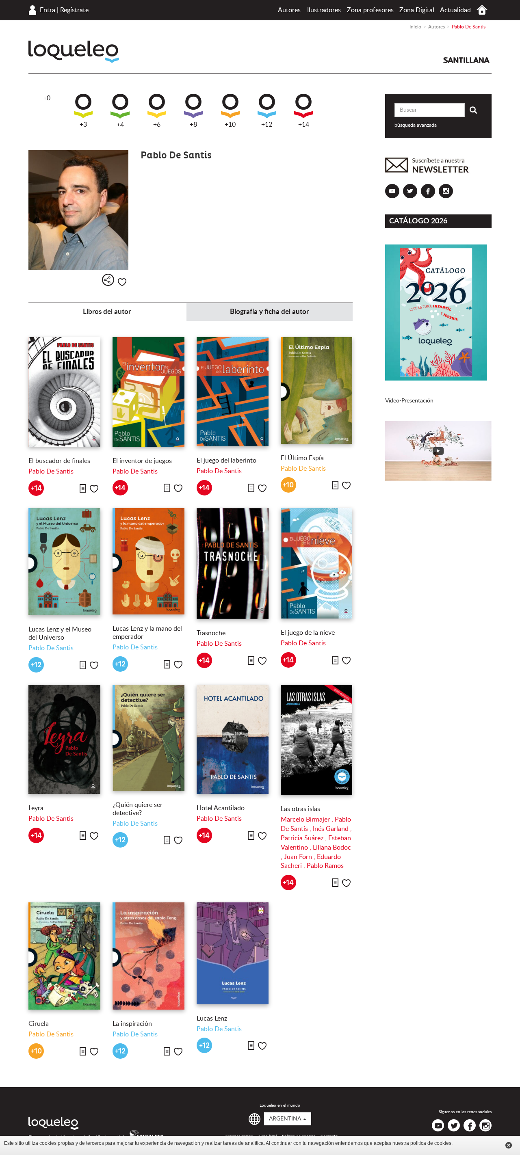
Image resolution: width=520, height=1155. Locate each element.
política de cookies (430, 1143)
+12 (266, 124)
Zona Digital (416, 10)
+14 (303, 124)
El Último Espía (302, 458)
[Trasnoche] (233, 563)
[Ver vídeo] (438, 451)
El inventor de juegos (142, 461)
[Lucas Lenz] (233, 953)
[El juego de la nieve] (317, 563)
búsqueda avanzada (415, 125)
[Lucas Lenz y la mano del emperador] (148, 561)
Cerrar (508, 1145)
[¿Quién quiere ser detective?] (148, 738)
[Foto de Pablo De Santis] (78, 210)
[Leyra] (64, 739)
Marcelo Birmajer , (308, 819)
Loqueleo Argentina (73, 52)
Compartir (108, 280)
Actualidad (455, 10)
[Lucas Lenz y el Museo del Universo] (64, 561)
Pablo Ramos (325, 866)
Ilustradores (324, 10)
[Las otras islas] (317, 740)
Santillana (466, 60)
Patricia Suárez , (304, 838)
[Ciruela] (64, 956)
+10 (230, 124)
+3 (83, 124)
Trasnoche (211, 633)
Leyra (35, 808)
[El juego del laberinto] (233, 391)
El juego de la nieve (308, 632)
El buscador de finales (59, 461)
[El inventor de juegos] (148, 392)
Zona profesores (370, 10)
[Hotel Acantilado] (233, 739)
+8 (193, 124)
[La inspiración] (148, 956)
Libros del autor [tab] (107, 311)
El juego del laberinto (226, 460)
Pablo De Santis (51, 471)
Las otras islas (300, 809)
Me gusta (122, 282)
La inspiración (132, 1024)
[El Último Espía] (317, 390)
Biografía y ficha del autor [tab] (269, 311)
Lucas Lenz (212, 1018)
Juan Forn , (300, 857)
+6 (156, 124)
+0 (46, 98)
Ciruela (38, 1024)
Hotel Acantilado (221, 808)
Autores (289, 10)
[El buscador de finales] (64, 392)
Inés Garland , (332, 829)
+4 (120, 125)
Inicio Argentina (482, 10)
